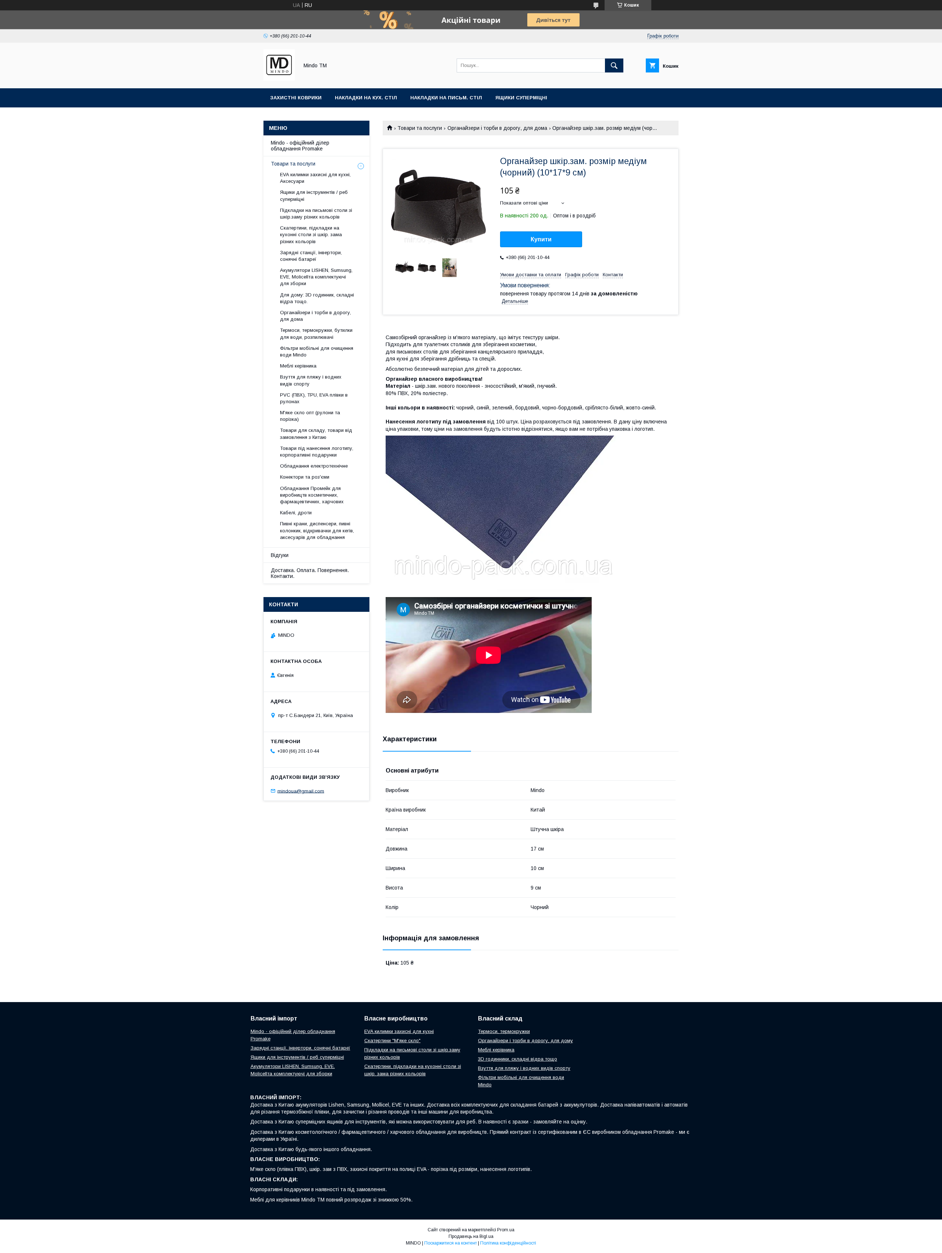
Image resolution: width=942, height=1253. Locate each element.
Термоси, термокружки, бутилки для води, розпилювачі (316, 333)
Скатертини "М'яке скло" (392, 1040)
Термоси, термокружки (504, 1031)
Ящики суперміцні (521, 97)
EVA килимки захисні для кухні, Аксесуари (315, 178)
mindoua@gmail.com (300, 791)
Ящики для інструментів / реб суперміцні (314, 195)
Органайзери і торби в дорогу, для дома (497, 128)
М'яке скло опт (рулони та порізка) (310, 416)
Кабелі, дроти (296, 512)
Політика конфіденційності (508, 1243)
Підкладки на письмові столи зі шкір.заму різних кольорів (316, 213)
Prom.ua (505, 1229)
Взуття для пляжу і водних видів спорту (310, 380)
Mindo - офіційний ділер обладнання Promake (300, 146)
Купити (541, 239)
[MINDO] (279, 79)
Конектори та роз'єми (304, 477)
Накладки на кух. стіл (366, 97)
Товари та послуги (419, 128)
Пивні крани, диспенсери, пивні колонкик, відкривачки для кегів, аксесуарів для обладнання (317, 530)
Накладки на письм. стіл (446, 97)
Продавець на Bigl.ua (471, 1236)
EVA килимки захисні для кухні (399, 1031)
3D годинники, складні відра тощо (517, 1059)
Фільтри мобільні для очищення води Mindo (316, 351)
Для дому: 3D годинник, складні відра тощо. (317, 298)
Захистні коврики (296, 97)
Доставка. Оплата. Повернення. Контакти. (310, 573)
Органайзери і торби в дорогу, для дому (525, 1040)
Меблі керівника (298, 366)
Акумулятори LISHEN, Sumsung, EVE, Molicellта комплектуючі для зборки (316, 276)
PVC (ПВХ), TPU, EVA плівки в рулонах (314, 398)
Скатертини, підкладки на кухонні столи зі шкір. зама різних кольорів (311, 234)
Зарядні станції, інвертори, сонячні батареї (311, 256)
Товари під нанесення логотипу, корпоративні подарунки (316, 452)
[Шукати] (614, 65)
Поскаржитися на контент (450, 1243)
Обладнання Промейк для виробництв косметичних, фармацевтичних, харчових (312, 495)
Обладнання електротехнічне (314, 466)
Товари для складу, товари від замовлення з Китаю (316, 433)
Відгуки (279, 555)
